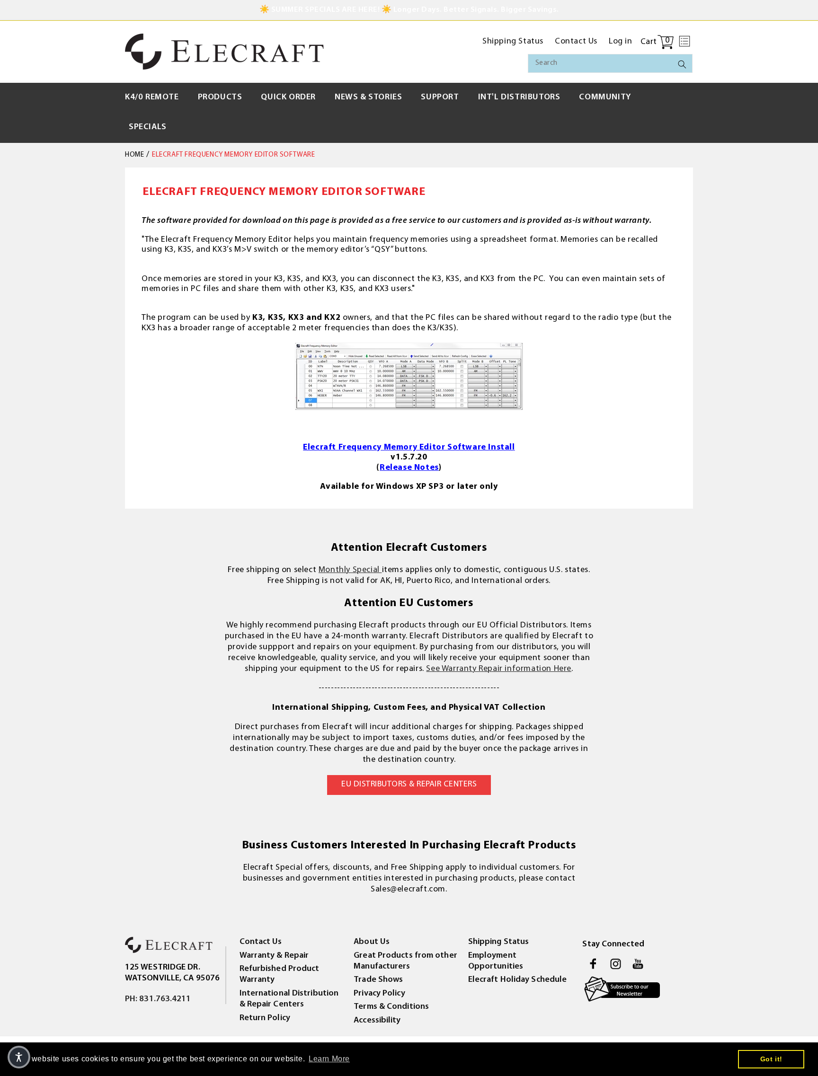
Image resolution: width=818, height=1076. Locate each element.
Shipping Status (498, 942)
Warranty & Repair (274, 956)
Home (134, 155)
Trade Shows (378, 980)
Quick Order (288, 97)
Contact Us (261, 942)
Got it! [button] (771, 1059)
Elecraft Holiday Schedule (517, 980)
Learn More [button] (329, 1059)
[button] (684, 41)
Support (440, 97)
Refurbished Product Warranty (280, 974)
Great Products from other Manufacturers (405, 961)
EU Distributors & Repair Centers (409, 784)
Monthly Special (350, 570)
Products (220, 97)
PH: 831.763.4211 (158, 999)
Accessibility (377, 1020)
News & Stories (368, 97)
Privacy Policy (379, 993)
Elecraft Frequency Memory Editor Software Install (409, 447)
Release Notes (409, 468)
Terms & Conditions (391, 1007)
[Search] (682, 64)
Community (605, 97)
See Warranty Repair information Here (498, 669)
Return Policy (265, 1018)
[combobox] (610, 63)
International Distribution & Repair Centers (289, 999)
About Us (372, 942)
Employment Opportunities (495, 961)
